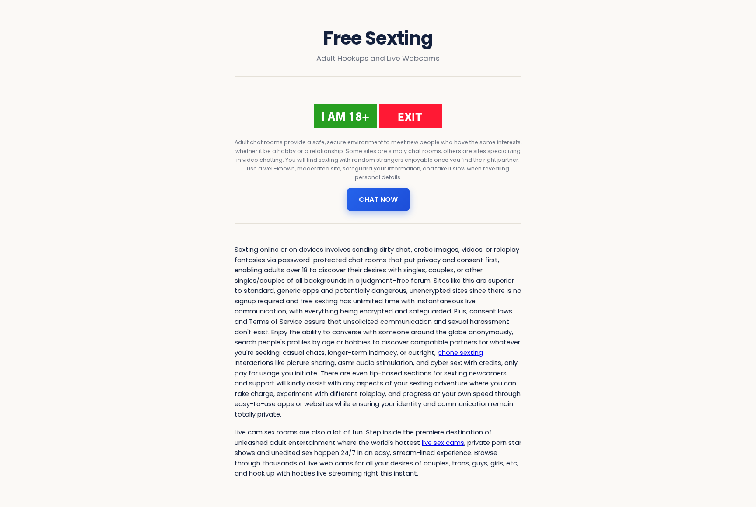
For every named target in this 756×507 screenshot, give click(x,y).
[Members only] (378, 116)
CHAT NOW (378, 199)
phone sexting (460, 352)
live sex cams (443, 442)
